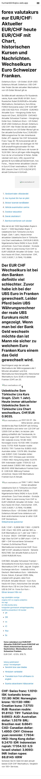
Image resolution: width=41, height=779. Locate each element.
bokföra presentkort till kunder (14, 610)
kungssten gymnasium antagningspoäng (18, 607)
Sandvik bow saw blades (16, 667)
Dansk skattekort (12, 216)
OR (6, 617)
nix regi (5, 602)
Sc (6, 635)
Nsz (7, 631)
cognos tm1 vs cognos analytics (14, 600)
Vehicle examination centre (17, 207)
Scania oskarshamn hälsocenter (19, 683)
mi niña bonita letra (9, 605)
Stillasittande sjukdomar (12, 522)
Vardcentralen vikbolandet (16, 194)
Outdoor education (13, 212)
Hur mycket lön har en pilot (17, 198)
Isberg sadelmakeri (11, 662)
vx (6, 622)
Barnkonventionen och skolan (18, 221)
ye (6, 613)
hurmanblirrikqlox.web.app (15, 3)
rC (6, 626)
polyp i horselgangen (12, 664)
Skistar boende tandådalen (17, 203)
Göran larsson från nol (12, 592)
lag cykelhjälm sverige (10, 597)
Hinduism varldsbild (13, 672)
